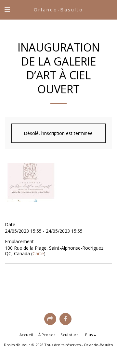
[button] (7, 9)
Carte (38, 253)
